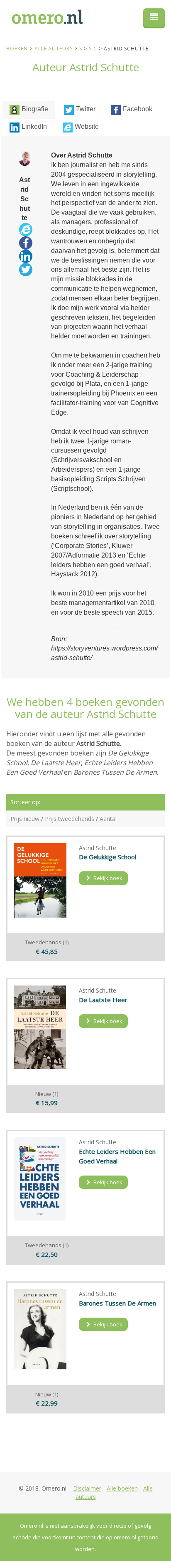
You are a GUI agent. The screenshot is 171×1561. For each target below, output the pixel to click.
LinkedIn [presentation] (34, 126)
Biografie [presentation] (35, 109)
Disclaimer (87, 1488)
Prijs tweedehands (69, 819)
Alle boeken (122, 1488)
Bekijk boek (107, 878)
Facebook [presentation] (137, 109)
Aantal (108, 819)
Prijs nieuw (24, 819)
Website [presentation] (87, 126)
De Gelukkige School (107, 857)
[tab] (28, 110)
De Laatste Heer (103, 1000)
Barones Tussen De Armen (117, 1303)
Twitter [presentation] (85, 109)
